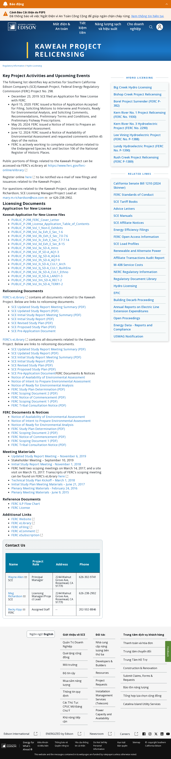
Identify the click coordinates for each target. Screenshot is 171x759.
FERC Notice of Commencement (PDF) (38, 397)
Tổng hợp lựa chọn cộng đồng (142, 695)
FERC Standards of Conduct (134, 195)
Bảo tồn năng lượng (136, 687)
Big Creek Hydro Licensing (133, 87)
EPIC (117, 293)
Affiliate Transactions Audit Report (139, 258)
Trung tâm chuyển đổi (137, 651)
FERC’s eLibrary (14, 297)
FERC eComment (23, 531)
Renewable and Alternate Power (137, 251)
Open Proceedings (127, 318)
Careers (125, 734)
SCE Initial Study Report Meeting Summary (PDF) (46, 315)
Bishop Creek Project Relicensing (137, 94)
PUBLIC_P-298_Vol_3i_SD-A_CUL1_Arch (38, 264)
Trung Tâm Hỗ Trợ (135, 660)
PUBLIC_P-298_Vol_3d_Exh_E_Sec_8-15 (38, 244)
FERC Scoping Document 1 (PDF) (34, 401)
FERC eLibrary (21, 523)
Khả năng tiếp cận (71, 719)
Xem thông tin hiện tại (147, 16)
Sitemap (136, 742)
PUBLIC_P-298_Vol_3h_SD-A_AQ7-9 (35, 260)
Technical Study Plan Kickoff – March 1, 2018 (43, 480)
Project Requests (101, 682)
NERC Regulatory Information (135, 272)
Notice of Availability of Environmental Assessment (48, 377)
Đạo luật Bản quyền (122, 744)
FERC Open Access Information (136, 237)
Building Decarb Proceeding (134, 300)
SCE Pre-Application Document (33, 331)
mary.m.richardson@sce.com (23, 198)
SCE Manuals (123, 216)
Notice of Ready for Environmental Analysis (42, 385)
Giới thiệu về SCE (74, 634)
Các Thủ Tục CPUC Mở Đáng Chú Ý (72, 706)
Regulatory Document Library (135, 279)
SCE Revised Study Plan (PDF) (32, 323)
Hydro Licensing (34, 65)
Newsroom (97, 734)
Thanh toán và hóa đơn (138, 643)
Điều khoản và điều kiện (42, 744)
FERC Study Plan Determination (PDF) (38, 389)
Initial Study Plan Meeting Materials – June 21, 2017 (48, 484)
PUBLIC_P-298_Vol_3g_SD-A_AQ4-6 (35, 256)
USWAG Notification (128, 336)
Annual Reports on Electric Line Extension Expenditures (136, 309)
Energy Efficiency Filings (131, 230)
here (28, 177)
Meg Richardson (15, 594)
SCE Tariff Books (126, 202)
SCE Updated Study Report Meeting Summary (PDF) (48, 307)
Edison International (16, 734)
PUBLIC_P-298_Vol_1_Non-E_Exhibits (37, 228)
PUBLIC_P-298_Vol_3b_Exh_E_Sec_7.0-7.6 (39, 236)
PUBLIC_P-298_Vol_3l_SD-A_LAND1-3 (36, 276)
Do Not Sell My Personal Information (100, 745)
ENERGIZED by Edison (59, 734)
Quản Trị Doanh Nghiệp (73, 644)
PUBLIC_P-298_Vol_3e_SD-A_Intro (34, 248)
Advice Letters (124, 209)
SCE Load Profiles (126, 244)
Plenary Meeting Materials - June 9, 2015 (40, 492)
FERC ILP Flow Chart (25, 504)
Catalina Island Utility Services (141, 704)
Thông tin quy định (71, 693)
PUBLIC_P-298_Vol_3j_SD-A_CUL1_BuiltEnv (41, 268)
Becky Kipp (15, 609)
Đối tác (100, 634)
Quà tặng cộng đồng (72, 655)
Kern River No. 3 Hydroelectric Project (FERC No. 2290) (135, 126)
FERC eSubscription (25, 535)
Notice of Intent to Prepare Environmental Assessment (51, 381)
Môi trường (70, 665)
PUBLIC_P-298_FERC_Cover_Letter (35, 220)
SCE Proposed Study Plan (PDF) (33, 327)
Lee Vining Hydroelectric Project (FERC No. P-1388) (137, 137)
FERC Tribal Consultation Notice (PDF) (38, 405)
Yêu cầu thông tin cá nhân (81, 744)
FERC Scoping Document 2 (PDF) (34, 393)
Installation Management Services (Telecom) (104, 697)
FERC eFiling (20, 527)
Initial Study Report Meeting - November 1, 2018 (46, 464)
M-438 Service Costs (128, 265)
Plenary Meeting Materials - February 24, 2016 (44, 488)
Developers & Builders (104, 663)
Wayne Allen (16, 577)
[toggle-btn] (96, 4)
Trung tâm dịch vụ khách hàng (143, 634)
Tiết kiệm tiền (83, 28)
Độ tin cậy (69, 673)
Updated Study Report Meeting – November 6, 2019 (48, 456)
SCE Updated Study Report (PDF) (34, 311)
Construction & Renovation (140, 668)
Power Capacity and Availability (104, 714)
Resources (102, 673)
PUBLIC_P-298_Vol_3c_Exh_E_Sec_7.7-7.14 (40, 240)
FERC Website (21, 519)
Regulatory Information (14, 65)
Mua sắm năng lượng (72, 683)
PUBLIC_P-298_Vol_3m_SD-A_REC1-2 (36, 280)
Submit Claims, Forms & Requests (138, 678)
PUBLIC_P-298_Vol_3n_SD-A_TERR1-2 (37, 284)
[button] (151, 27)
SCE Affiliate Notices (129, 223)
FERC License (20, 508)
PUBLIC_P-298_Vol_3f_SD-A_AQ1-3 (35, 252)
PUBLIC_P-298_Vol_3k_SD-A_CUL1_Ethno (39, 272)
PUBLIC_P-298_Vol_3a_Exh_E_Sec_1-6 (37, 232)
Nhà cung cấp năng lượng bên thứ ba (102, 648)
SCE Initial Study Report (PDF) (32, 319)
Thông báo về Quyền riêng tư (62, 744)
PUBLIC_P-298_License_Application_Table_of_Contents (50, 224)
